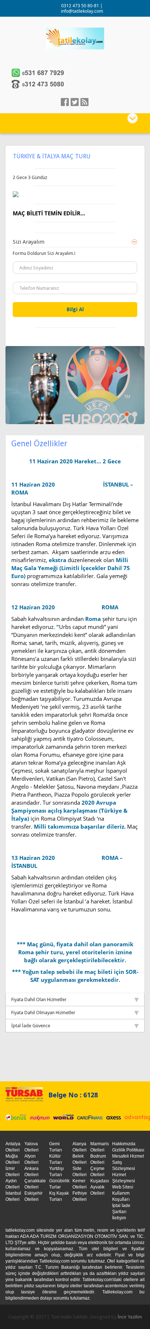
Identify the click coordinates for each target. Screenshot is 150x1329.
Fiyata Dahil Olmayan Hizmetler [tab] (43, 1012)
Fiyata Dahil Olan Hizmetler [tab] (39, 999)
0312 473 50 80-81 (80, 6)
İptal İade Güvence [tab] (30, 1025)
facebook (65, 102)
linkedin (84, 102)
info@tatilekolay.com (82, 11)
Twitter (75, 102)
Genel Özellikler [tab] (39, 443)
